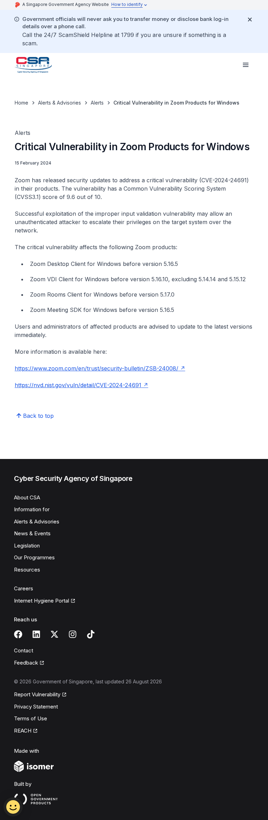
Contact (23, 650)
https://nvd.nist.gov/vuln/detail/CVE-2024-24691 (78, 385)
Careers (23, 588)
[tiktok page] (91, 634)
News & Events (32, 533)
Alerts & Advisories (59, 103)
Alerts (97, 103)
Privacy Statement (36, 706)
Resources (27, 569)
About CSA (27, 497)
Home (21, 103)
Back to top (38, 415)
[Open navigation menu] (245, 64)
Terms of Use (30, 718)
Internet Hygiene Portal (41, 600)
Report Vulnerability (37, 694)
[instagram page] (72, 634)
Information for (32, 509)
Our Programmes (34, 557)
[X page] (54, 634)
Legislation (27, 545)
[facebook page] (18, 634)
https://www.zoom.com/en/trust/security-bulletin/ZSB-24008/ (96, 368)
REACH (22, 730)
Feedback (26, 662)
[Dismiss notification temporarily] (249, 19)
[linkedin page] (36, 634)
